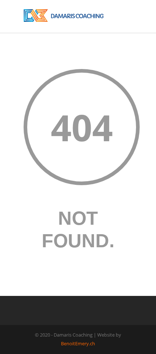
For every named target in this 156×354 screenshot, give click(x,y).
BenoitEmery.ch (78, 343)
